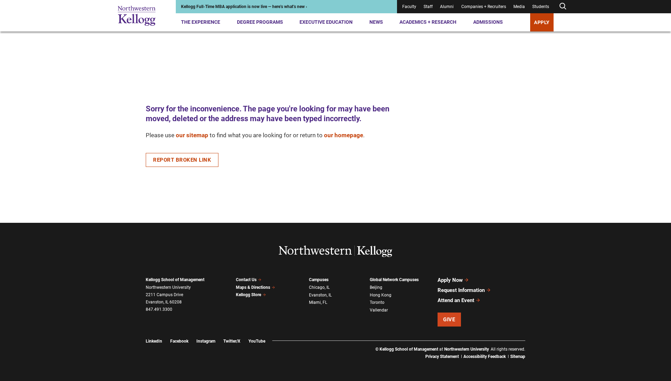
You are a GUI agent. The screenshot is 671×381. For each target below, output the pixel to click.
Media (519, 6)
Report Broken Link (182, 160)
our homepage (343, 135)
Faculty (409, 6)
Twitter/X (231, 341)
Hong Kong (380, 295)
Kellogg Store (248, 294)
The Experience (200, 22)
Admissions (488, 22)
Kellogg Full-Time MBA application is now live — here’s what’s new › (244, 6)
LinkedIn (154, 341)
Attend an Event (456, 300)
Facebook (179, 341)
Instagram (205, 341)
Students (540, 6)
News (376, 22)
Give (449, 319)
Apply (542, 22)
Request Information (461, 290)
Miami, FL (318, 302)
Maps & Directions (253, 287)
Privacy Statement (442, 356)
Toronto (377, 302)
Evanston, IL (320, 295)
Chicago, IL (319, 287)
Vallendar (379, 310)
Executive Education (326, 22)
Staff (428, 6)
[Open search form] (562, 6)
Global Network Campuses (394, 279)
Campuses (319, 279)
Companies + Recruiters (483, 6)
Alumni (447, 6)
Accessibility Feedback (484, 356)
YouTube (256, 341)
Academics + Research (427, 22)
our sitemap (192, 135)
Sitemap (517, 356)
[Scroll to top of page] (534, 344)
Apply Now (450, 280)
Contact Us (246, 279)
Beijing (376, 287)
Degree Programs (260, 22)
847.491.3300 (159, 309)
